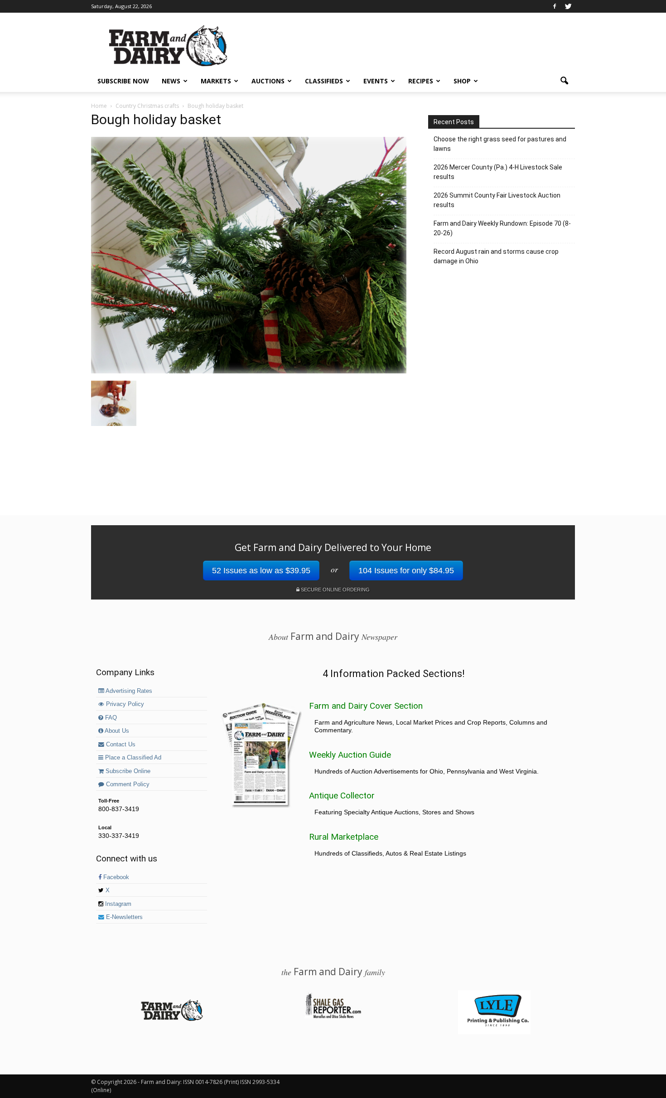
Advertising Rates (128, 691)
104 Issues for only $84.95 (406, 570)
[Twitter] (568, 6)
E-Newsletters (123, 917)
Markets (216, 81)
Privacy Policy (124, 704)
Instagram (117, 904)
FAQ (110, 718)
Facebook (115, 877)
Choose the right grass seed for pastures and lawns (500, 143)
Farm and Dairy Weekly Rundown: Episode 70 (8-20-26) (502, 228)
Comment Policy (127, 784)
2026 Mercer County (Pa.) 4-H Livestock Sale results (498, 172)
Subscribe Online (127, 771)
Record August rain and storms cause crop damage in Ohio (496, 256)
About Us (116, 731)
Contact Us (119, 744)
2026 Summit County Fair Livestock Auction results (497, 200)
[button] (564, 81)
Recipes (420, 81)
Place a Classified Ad (132, 758)
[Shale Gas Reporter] (333, 1017)
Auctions (268, 81)
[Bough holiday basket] (248, 371)
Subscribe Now (123, 81)
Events (375, 81)
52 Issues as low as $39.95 (261, 570)
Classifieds (324, 81)
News (171, 81)
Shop (462, 81)
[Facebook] (554, 6)
